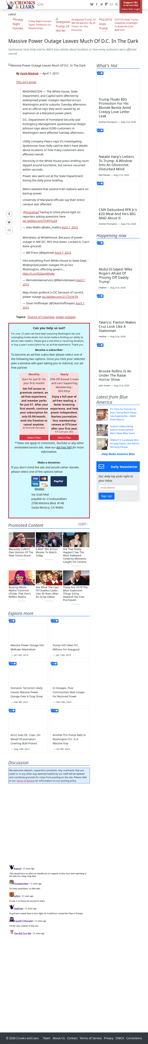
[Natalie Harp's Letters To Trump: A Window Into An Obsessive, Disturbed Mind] (118, 140)
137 (53, 620)
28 (11, 620)
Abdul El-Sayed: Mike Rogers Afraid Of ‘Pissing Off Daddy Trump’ (115, 275)
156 (11, 663)
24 (53, 663)
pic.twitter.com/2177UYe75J (60, 297)
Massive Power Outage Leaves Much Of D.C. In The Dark (73, 40)
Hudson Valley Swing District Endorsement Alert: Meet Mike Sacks (122, 430)
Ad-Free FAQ (64, 447)
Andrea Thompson (108, 121)
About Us (58, 1038)
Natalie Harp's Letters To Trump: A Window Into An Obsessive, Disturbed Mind (116, 162)
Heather (103, 287)
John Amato (104, 385)
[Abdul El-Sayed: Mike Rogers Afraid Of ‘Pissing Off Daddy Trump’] (118, 253)
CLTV (40, 4)
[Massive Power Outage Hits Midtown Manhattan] (28, 630)
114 (53, 710)
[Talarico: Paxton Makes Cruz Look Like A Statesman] (118, 306)
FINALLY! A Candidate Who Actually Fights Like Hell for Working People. (124, 443)
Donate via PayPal (59, 481)
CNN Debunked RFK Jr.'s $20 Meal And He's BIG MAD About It (118, 213)
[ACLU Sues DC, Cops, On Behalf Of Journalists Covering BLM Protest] (28, 719)
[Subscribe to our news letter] (111, 4)
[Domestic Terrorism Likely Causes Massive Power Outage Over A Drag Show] (28, 672)
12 (99, 243)
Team (46, 1038)
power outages (66, 317)
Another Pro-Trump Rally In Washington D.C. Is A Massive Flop (69, 739)
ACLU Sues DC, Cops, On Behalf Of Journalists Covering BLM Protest (25, 739)
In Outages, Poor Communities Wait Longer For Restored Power (69, 692)
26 (11, 710)
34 (99, 345)
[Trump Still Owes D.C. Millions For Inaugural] (70, 630)
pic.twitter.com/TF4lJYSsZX (40, 221)
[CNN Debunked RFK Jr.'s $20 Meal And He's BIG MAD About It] (118, 193)
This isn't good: (26, 82)
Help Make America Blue (118, 454)
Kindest (39, 489)
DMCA (120, 1038)
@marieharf (31, 212)
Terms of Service (25, 780)
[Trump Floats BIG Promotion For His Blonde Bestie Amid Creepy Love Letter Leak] (118, 83)
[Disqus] (49, 900)
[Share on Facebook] (9, 214)
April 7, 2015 (70, 227)
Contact (72, 1038)
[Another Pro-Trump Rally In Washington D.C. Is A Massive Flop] (70, 719)
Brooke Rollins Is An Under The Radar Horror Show (115, 375)
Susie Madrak (29, 73)
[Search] (116, 4)
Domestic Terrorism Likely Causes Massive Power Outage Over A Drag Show (27, 692)
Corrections (134, 1038)
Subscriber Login (131, 9)
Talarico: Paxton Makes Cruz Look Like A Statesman (117, 326)
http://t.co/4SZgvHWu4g (39, 274)
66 (99, 130)
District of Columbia (40, 317)
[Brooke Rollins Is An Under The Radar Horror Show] (118, 355)
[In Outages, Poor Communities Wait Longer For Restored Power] (70, 672)
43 (99, 73)
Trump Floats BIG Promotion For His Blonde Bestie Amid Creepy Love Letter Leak (115, 107)
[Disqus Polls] (49, 823)
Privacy (108, 1038)
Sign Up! (106, 496)
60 (9, 230)
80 (99, 183)
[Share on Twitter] (9, 222)
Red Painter (104, 174)
